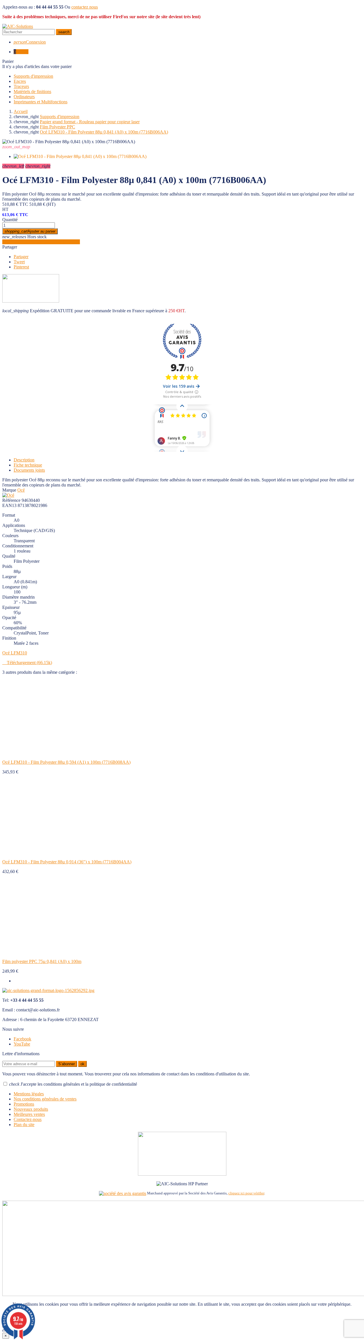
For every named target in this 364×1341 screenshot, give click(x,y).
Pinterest (21, 266)
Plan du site (24, 1124)
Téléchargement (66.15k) (27, 662)
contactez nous (84, 7)
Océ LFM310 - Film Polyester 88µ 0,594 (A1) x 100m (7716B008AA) (66, 762)
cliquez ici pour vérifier (246, 1193)
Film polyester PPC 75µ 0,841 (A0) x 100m (41, 961)
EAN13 (9, 505)
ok (82, 1064)
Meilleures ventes (29, 1114)
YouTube (22, 1044)
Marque (9, 490)
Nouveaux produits (31, 1109)
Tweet (19, 261)
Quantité (10, 219)
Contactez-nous (28, 1119)
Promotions (24, 1104)
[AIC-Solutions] (17, 26)
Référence (11, 500)
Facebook (22, 1038)
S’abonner (66, 1064)
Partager (9, 247)
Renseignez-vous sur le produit (41, 241)
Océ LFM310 (14, 652)
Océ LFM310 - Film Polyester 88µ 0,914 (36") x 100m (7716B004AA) (66, 861)
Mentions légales (29, 1093)
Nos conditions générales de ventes (45, 1098)
